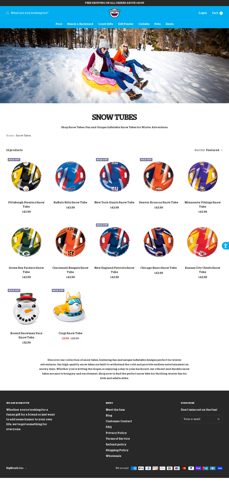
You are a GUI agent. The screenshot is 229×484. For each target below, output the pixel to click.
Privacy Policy (116, 433)
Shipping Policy (117, 450)
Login (203, 13)
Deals (170, 24)
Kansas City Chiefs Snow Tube (202, 269)
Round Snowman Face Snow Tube (26, 335)
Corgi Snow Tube (70, 333)
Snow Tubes (23, 135)
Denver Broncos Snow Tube (158, 202)
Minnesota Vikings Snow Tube (203, 204)
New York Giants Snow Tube (114, 202)
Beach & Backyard (80, 24)
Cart (217, 13)
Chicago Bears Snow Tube (158, 267)
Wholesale (113, 456)
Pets (157, 24)
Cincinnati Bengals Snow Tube (70, 269)
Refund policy (116, 444)
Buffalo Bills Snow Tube (70, 202)
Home (10, 135)
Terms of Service (118, 438)
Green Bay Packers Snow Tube (26, 269)
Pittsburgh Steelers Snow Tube (26, 204)
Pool (59, 24)
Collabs (144, 24)
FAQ (109, 427)
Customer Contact (119, 421)
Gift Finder (126, 24)
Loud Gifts (105, 24)
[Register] (218, 419)
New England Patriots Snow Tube (114, 269)
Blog (109, 415)
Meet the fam (115, 409)
